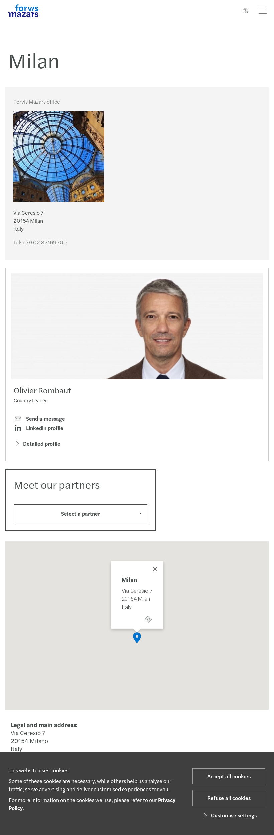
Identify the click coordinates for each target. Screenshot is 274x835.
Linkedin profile (44, 428)
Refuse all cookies (229, 798)
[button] (137, 638)
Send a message (45, 418)
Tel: (40, 242)
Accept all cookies (229, 776)
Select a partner (80, 513)
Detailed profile (41, 443)
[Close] (155, 569)
